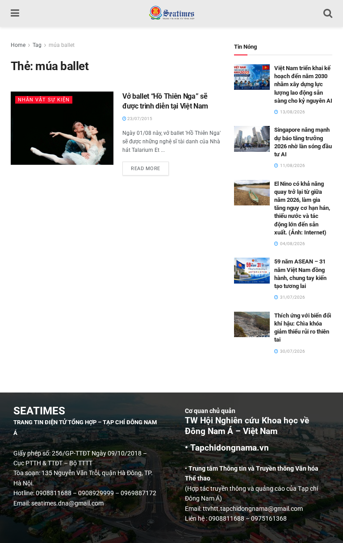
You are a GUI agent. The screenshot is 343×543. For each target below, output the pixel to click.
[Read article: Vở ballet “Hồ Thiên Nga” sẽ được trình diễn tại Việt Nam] (62, 128)
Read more (150, 166)
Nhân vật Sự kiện (44, 100)
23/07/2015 (139, 118)
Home (18, 45)
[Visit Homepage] (171, 13)
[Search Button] (327, 13)
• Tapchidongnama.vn (227, 448)
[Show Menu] (15, 13)
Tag (37, 45)
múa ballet (62, 45)
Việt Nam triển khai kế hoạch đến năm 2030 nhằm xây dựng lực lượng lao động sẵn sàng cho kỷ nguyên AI (303, 84)
